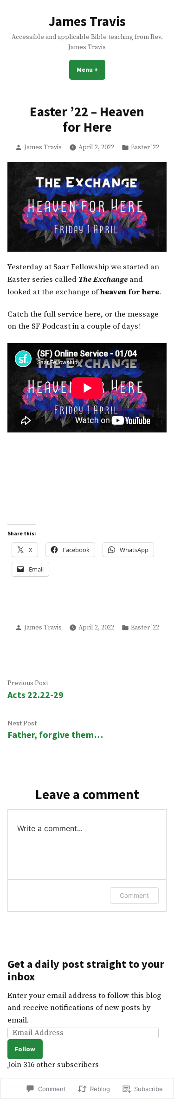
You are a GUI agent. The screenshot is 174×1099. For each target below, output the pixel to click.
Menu (91, 69)
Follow (25, 1049)
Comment (134, 895)
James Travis (87, 21)
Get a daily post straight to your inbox (85, 970)
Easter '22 (145, 147)
